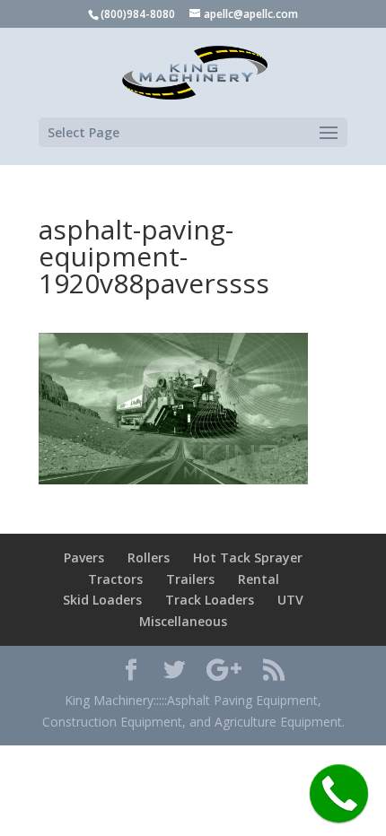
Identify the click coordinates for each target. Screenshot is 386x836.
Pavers (84, 557)
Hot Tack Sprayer (248, 557)
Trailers (190, 579)
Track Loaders (209, 599)
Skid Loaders (102, 599)
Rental (258, 579)
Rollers (148, 557)
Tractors (115, 579)
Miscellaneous (183, 621)
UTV (290, 599)
